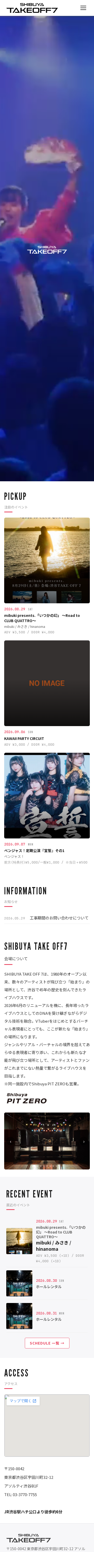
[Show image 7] (53, 1166)
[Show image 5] (47, 1166)
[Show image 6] (50, 1166)
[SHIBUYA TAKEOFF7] (32, 8)
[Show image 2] (37, 1166)
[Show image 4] (44, 1166)
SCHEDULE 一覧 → (47, 1343)
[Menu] (83, 7)
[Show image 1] (34, 1166)
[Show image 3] (41, 1166)
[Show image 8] (56, 1166)
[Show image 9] (59, 1166)
